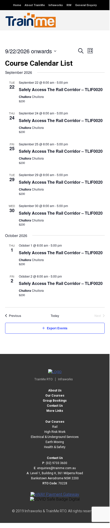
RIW (69, 5)
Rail (55, 427)
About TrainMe (35, 5)
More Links (54, 411)
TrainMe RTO (43, 379)
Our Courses (54, 395)
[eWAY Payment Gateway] (55, 494)
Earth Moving (55, 442)
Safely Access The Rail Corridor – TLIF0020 (61, 89)
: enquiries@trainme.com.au (55, 468)
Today (55, 316)
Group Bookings (55, 400)
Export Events (57, 328)
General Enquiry (86, 5)
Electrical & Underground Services (55, 437)
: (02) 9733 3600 (54, 463)
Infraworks (55, 5)
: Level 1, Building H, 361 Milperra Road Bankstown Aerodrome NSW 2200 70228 (54, 478)
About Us (55, 390)
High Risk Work (54, 432)
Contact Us (55, 405)
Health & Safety (54, 447)
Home (17, 5)
